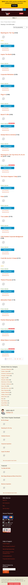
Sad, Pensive (4, 400)
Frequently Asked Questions (9, 558)
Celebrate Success (5, 435)
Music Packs (4, 405)
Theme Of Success (6, 280)
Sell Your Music (6, 508)
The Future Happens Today (9, 176)
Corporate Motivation (7, 74)
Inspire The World (6, 54)
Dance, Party (4, 386)
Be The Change (4, 420)
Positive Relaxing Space (8, 320)
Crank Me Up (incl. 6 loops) (9, 258)
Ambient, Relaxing (5, 392)
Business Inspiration (6, 483)
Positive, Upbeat (4, 371)
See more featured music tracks (10, 492)
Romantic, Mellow (5, 379)
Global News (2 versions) (8, 340)
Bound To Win (5, 114)
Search (5, 571)
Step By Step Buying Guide (8, 549)
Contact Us (9, 412)
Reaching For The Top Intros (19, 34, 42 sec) (13, 155)
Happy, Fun (3, 377)
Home (2, 21)
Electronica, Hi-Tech (5, 381)
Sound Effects (4, 402)
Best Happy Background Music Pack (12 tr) (11, 476)
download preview (5, 50)
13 (20, 358)
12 (17, 358)
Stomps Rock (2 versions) (8, 134)
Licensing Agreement (7, 556)
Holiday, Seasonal (5, 394)
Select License (7, 46)
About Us (5, 500)
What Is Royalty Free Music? (9, 546)
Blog (4, 505)
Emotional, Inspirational (6, 373)
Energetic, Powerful (5, 375)
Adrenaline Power (6, 300)
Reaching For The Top (7, 33)
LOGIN (21, 13)
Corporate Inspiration (6, 443)
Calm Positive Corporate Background (12, 236)
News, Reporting (4, 390)
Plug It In (3, 94)
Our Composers (6, 503)
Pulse (2, 196)
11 (15, 358)
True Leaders (5, 216)
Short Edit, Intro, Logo (6, 388)
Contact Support (6, 543)
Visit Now (14, 5)
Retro (2, 398)
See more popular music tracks (9, 460)
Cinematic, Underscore (6, 384)
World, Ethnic (4, 396)
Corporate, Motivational (6, 369)
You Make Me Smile (5, 468)
